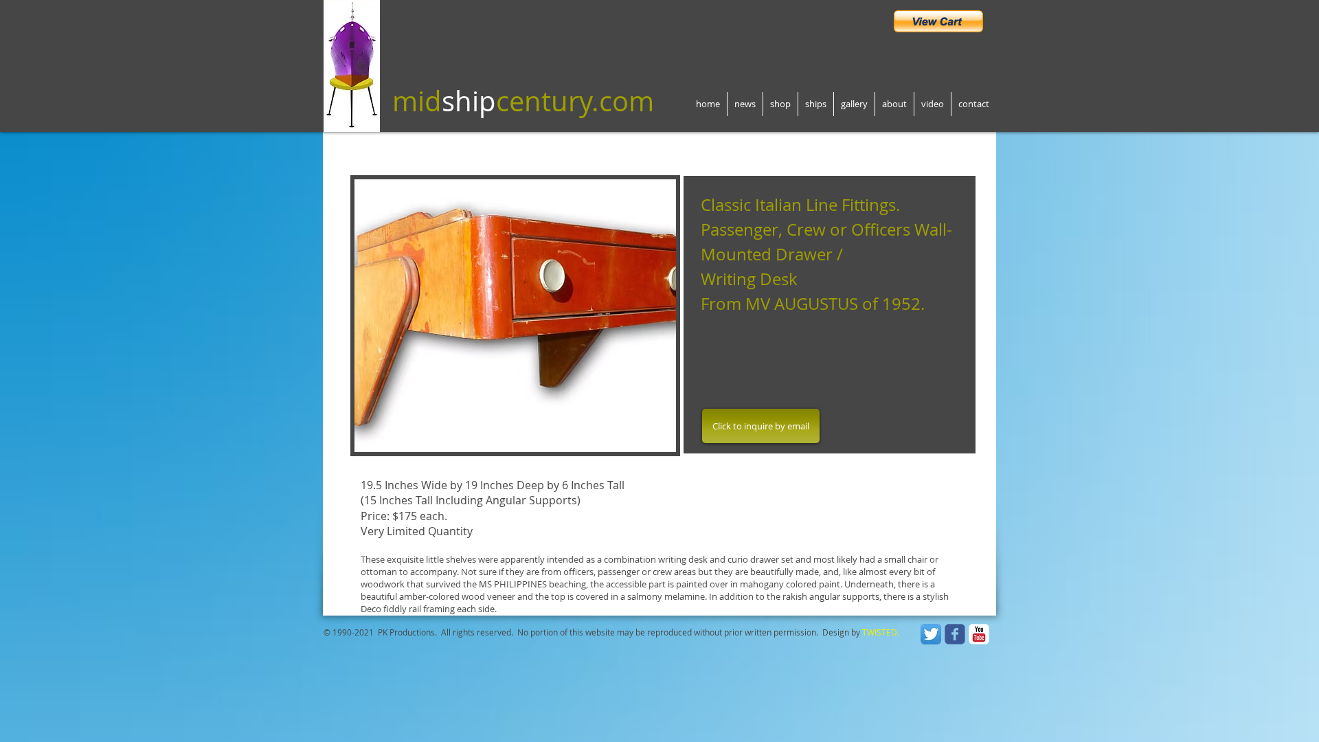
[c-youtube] (979, 634)
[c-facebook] (955, 634)
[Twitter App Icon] (931, 634)
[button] (487, 315)
